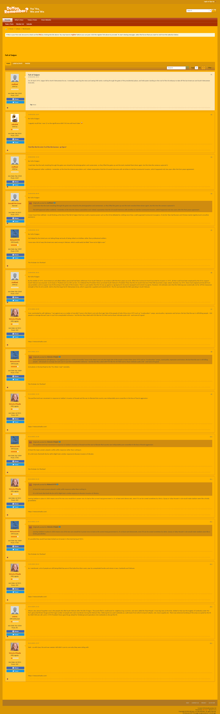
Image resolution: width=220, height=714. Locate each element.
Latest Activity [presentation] (17, 63)
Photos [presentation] (27, 63)
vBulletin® (205, 710)
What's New (19, 20)
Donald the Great (14, 204)
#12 (211, 522)
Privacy (203, 703)
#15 (211, 643)
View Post (54, 203)
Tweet (16, 102)
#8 (211, 352)
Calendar (29, 24)
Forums (7, 20)
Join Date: (11, 93)
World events (26, 29)
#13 (211, 564)
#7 (211, 309)
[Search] (214, 10)
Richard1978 (14, 240)
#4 (211, 194)
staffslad (15, 84)
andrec (14, 617)
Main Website (46, 20)
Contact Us (195, 703)
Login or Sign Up (209, 1)
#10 (211, 437)
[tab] (8, 63)
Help (187, 703)
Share (16, 99)
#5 (211, 230)
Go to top (212, 703)
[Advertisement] (110, 45)
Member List (20, 24)
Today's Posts (32, 20)
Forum (11, 29)
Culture (18, 29)
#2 (211, 115)
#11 (211, 479)
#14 (211, 607)
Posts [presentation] (8, 63)
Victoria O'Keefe (15, 319)
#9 (211, 394)
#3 (211, 157)
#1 (211, 74)
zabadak (15, 124)
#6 (211, 273)
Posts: (13, 95)
